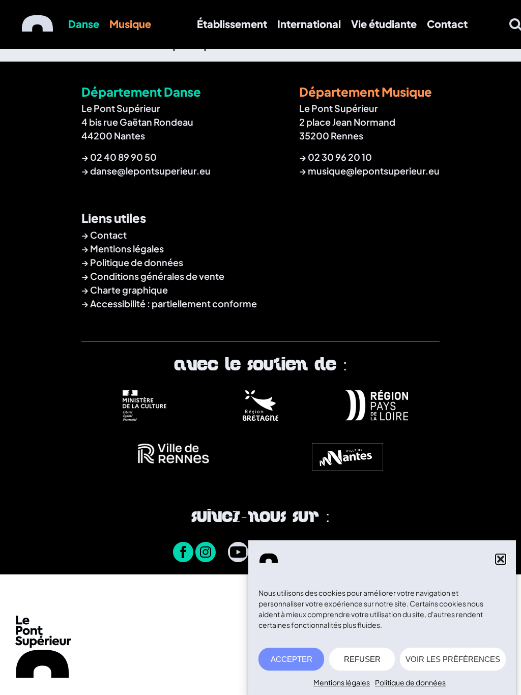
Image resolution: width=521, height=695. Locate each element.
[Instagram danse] (205, 553)
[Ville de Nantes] (347, 468)
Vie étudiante (384, 23)
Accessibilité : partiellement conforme (173, 303)
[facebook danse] (183, 553)
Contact (447, 23)
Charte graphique (129, 290)
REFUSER (362, 659)
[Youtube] (238, 553)
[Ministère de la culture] (144, 416)
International (309, 23)
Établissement (232, 23)
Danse (83, 23)
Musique (130, 23)
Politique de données (410, 682)
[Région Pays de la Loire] (376, 416)
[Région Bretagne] (260, 416)
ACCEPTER (291, 659)
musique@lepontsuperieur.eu (374, 171)
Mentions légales (341, 682)
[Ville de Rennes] (173, 468)
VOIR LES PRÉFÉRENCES (453, 659)
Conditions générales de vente (157, 276)
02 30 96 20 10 (340, 157)
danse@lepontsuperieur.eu (150, 171)
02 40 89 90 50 (123, 157)
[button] (501, 559)
